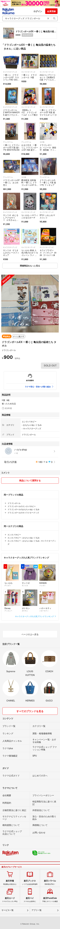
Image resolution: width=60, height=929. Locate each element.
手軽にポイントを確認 (50, 899)
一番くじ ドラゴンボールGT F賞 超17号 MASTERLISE (11, 147)
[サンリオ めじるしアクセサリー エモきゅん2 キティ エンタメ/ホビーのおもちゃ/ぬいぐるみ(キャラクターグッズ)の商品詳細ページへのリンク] (11, 201)
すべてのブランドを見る (30, 711)
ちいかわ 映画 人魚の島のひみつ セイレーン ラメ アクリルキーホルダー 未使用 (29, 255)
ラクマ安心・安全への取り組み (38, 386)
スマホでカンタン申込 (10, 899)
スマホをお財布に (30, 899)
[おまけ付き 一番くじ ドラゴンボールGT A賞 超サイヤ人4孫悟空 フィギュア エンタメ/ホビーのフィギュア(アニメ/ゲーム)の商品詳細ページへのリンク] (29, 131)
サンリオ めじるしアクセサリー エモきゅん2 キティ (10, 219)
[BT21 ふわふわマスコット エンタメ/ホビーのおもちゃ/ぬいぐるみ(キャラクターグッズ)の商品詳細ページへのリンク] (48, 201)
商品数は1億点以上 (9, 882)
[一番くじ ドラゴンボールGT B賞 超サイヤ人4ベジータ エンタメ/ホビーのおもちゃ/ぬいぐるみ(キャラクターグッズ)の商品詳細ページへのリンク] (48, 96)
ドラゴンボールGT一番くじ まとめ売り (11, 182)
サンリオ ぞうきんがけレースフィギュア (11, 253)
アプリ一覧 (37, 910)
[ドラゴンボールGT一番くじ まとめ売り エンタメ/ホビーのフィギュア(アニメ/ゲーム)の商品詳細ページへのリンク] (11, 166)
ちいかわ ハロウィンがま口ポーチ (29, 216)
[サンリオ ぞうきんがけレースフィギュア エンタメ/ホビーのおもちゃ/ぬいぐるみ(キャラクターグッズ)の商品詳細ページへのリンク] (11, 236)
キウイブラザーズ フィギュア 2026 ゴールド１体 (48, 253)
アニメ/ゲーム (8, 142)
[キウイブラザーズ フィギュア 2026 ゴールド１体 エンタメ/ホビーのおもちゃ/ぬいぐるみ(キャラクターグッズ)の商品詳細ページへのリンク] (48, 236)
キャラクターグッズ (10, 72)
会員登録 (51, 11)
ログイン (38, 11)
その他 (42, 142)
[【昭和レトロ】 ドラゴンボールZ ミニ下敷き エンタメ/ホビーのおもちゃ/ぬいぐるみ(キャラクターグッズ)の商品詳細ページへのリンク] (29, 96)
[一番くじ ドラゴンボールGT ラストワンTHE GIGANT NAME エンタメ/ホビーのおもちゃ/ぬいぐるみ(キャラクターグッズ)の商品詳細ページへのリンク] (11, 61)
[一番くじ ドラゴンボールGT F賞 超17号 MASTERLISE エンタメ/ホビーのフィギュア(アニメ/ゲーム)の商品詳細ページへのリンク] (11, 131)
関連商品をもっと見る (30, 265)
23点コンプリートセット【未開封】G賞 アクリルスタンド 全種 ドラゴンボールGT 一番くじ (48, 80)
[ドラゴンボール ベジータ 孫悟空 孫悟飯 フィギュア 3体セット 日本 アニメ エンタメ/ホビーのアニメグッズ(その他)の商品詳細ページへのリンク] (48, 131)
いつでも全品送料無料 (30, 882)
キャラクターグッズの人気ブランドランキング (34, 616)
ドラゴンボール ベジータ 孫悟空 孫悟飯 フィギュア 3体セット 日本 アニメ (48, 150)
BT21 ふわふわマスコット (47, 216)
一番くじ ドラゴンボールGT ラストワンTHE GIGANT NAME (11, 78)
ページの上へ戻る (30, 634)
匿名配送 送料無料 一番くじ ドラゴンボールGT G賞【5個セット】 (29, 184)
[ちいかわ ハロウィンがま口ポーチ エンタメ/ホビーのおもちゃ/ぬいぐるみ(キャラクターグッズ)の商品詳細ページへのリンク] (29, 201)
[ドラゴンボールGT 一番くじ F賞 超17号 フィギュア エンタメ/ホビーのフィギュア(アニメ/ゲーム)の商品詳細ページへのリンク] (48, 166)
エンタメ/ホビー (29, 421)
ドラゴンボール (9, 350)
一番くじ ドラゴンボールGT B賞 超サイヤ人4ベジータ (48, 112)
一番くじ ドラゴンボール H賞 (29, 76)
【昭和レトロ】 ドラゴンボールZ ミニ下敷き (29, 112)
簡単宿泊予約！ (50, 882)
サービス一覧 (8, 910)
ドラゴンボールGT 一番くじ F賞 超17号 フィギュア (48, 182)
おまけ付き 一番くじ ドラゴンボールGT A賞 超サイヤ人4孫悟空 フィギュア (29, 150)
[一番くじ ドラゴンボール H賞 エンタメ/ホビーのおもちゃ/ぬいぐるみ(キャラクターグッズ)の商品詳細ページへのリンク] (29, 61)
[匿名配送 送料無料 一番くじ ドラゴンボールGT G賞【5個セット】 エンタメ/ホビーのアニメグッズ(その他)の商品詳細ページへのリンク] (29, 166)
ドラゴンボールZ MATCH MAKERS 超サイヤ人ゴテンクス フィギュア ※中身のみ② (11, 115)
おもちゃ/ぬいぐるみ (32, 424)
